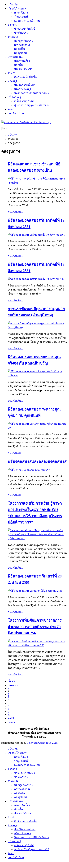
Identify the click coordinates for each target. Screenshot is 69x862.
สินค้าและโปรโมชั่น (25, 77)
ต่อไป (11, 718)
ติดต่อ (11, 109)
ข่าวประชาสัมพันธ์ (24, 28)
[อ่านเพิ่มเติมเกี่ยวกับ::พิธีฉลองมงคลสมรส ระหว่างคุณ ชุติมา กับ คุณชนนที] (38, 427)
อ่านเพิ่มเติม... (15, 212)
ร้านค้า (12, 73)
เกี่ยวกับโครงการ (17, 8)
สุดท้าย (12, 722)
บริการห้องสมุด (22, 89)
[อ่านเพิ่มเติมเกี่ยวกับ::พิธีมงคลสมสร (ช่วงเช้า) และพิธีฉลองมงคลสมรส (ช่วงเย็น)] (38, 182)
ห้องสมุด (12, 81)
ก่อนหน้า (13, 685)
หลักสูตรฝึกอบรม (23, 40)
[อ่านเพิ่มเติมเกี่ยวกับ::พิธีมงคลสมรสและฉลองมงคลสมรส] (29, 469)
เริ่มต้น (11, 681)
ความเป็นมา (21, 12)
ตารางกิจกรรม (22, 44)
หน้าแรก (12, 135)
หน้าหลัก (13, 4)
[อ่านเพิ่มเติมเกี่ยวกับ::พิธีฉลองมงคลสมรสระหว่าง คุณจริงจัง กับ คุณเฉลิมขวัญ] (38, 375)
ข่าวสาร (12, 24)
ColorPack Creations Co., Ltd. (42, 742)
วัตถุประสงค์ (21, 16)
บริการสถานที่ (15, 56)
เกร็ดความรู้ (14, 97)
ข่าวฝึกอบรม (21, 32)
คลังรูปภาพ (20, 52)
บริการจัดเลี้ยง (22, 61)
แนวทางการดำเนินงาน (27, 20)
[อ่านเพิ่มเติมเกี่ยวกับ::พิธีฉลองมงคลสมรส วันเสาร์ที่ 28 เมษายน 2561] (35, 590)
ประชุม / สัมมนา (23, 69)
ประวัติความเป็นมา (24, 85)
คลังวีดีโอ (19, 48)
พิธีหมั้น (18, 65)
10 (9, 714)
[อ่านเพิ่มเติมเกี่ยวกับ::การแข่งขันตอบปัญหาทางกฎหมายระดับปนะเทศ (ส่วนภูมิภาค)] (38, 327)
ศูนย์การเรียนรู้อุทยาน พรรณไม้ (31, 105)
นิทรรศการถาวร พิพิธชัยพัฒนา (31, 93)
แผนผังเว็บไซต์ (16, 113)
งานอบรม (13, 36)
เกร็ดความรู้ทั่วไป (24, 101)
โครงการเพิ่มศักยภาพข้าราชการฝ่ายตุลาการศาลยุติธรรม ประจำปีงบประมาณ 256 (35, 626)
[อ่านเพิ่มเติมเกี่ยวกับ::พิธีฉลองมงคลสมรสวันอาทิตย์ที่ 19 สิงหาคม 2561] (36, 234)
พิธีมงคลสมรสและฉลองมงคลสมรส (37, 461)
